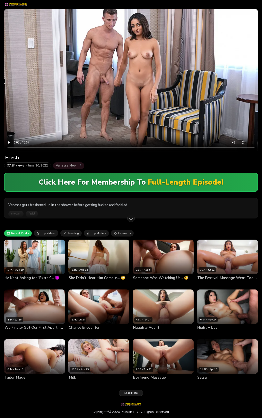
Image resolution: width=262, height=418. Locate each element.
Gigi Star (203, 384)
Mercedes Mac (142, 384)
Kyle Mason (222, 334)
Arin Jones (160, 384)
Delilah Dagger (14, 334)
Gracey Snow (77, 384)
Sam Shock (223, 285)
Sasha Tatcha (14, 285)
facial (31, 214)
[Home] (15, 4)
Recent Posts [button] (20, 233)
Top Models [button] (98, 233)
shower (16, 214)
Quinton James (29, 384)
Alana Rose (76, 285)
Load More (131, 393)
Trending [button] (73, 233)
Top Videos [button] (48, 233)
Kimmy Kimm (205, 334)
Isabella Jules (206, 285)
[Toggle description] (131, 218)
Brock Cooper (94, 285)
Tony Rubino (32, 285)
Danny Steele (157, 285)
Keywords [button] (124, 233)
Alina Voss (140, 285)
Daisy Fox (75, 334)
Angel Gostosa (142, 334)
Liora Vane (11, 384)
